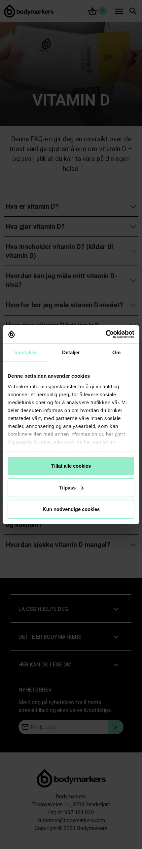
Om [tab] (116, 352)
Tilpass (67, 487)
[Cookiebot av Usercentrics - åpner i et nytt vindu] (105, 334)
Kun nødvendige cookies (71, 509)
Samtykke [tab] (25, 352)
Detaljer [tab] (71, 352)
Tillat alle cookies (71, 466)
